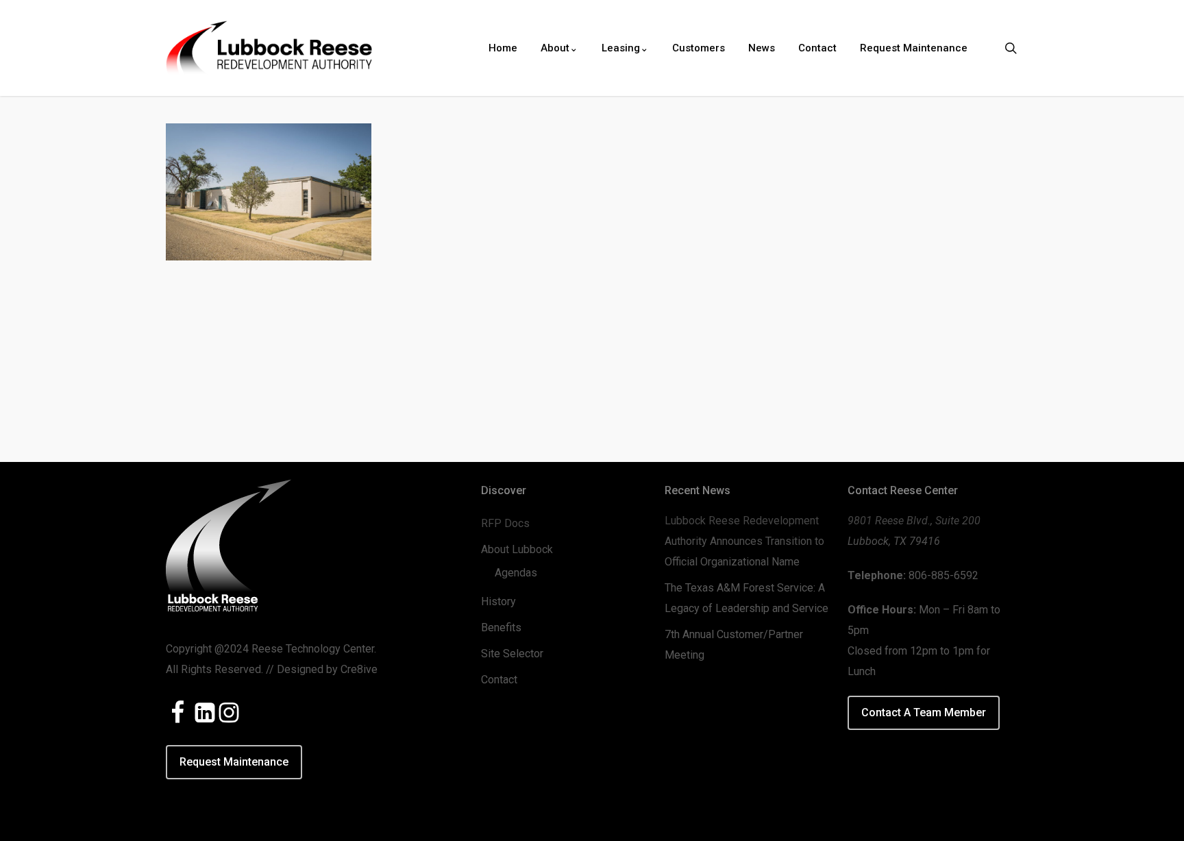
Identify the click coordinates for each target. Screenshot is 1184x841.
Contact (499, 679)
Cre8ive (359, 669)
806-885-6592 (943, 575)
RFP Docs (505, 523)
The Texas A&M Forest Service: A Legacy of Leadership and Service (746, 598)
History (498, 601)
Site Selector (512, 653)
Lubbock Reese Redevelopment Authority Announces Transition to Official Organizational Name (744, 541)
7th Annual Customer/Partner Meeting (734, 644)
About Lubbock (517, 549)
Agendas (516, 572)
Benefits (501, 627)
